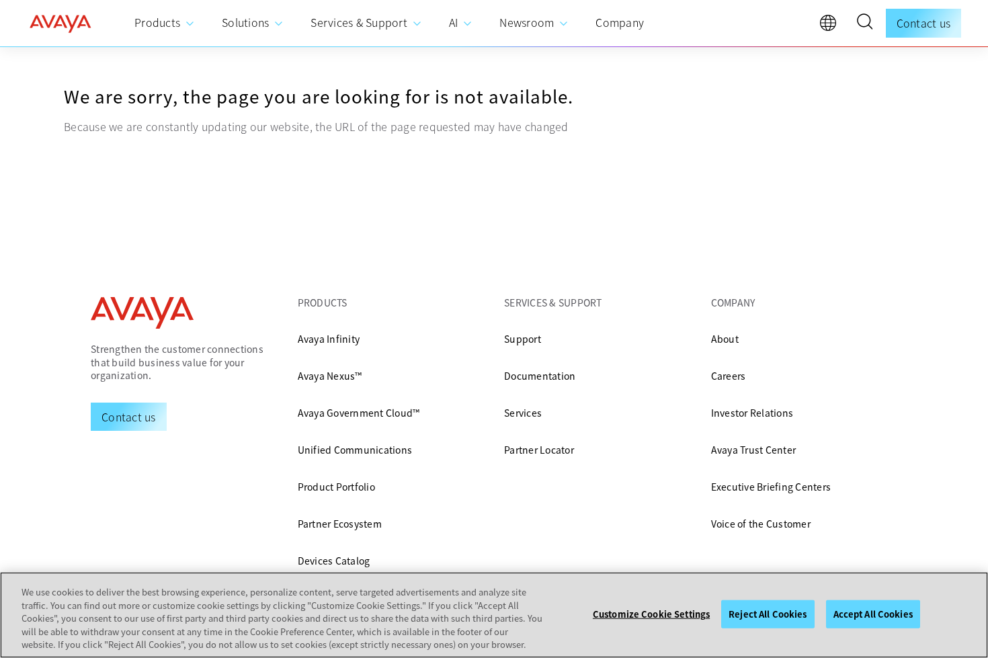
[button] (864, 23)
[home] (60, 23)
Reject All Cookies (768, 614)
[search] (864, 23)
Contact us (924, 23)
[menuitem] (164, 23)
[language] (831, 26)
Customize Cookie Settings (651, 614)
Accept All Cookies (873, 614)
